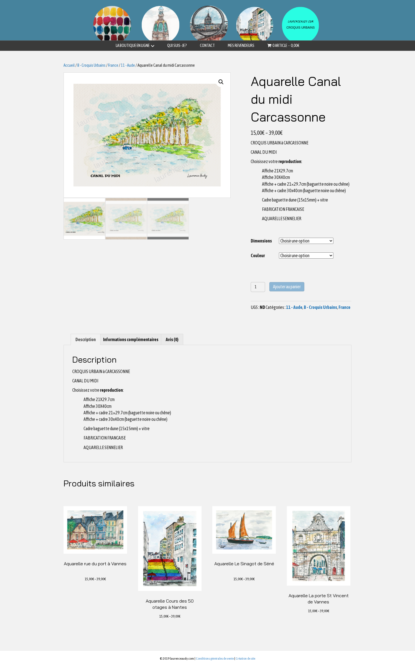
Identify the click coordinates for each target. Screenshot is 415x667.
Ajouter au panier (287, 286)
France (113, 65)
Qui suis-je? (177, 45)
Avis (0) (172, 339)
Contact (207, 45)
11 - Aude (128, 65)
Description (85, 339)
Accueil (69, 65)
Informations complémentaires (130, 339)
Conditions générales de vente (215, 658)
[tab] (86, 339)
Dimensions (261, 240)
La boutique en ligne (133, 45)
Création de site (245, 658)
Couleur (258, 255)
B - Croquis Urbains (91, 65)
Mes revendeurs (241, 45)
